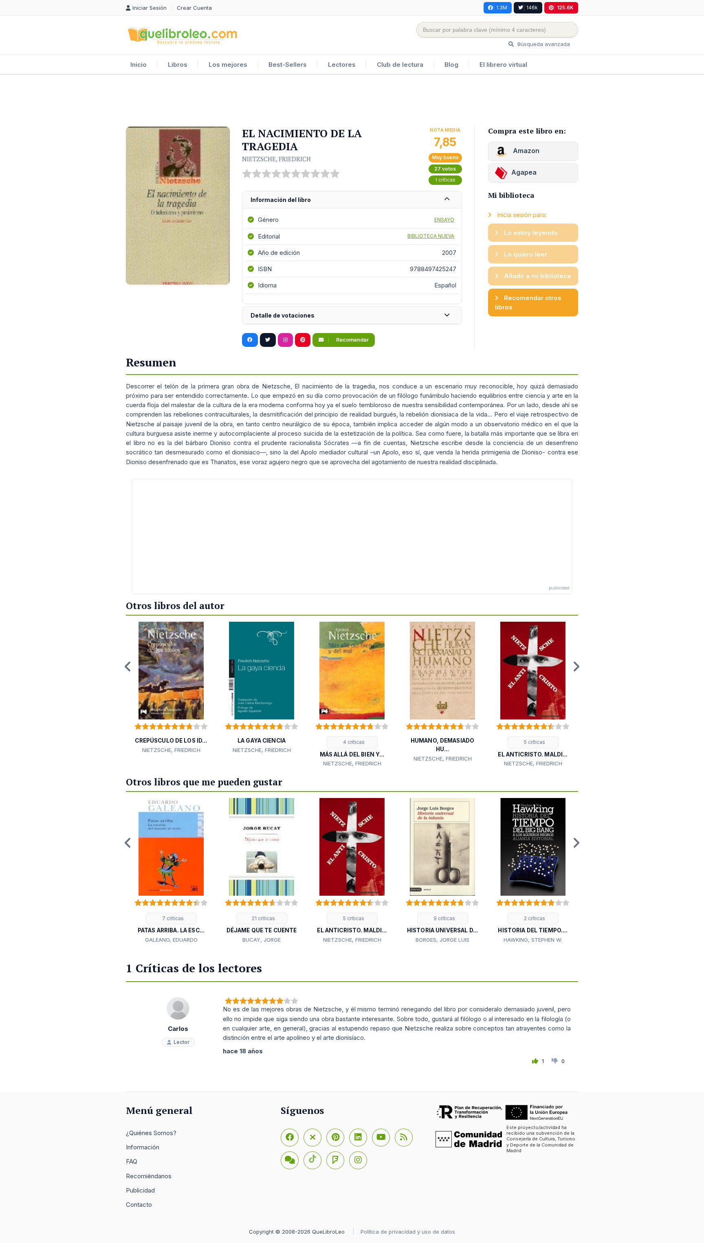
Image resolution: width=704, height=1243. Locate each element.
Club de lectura (400, 64)
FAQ (131, 1161)
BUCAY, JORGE (261, 939)
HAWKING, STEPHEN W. (533, 939)
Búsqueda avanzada (543, 44)
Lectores (342, 64)
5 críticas (534, 742)
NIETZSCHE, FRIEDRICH (276, 159)
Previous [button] (128, 666)
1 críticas (445, 180)
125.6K (565, 7)
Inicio (138, 64)
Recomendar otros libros (528, 302)
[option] (171, 688)
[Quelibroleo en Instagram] (285, 340)
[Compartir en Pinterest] (302, 340)
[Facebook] (290, 1138)
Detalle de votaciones (283, 315)
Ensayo (444, 220)
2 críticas (534, 918)
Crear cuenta (194, 7)
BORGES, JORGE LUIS (442, 939)
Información (142, 1147)
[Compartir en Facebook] (250, 340)
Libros (177, 64)
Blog (451, 64)
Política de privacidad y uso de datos (408, 1231)
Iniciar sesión (150, 7)
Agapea (524, 172)
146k (532, 7)
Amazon (525, 151)
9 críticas (443, 918)
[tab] (352, 200)
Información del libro (281, 199)
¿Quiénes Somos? (151, 1133)
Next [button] (576, 666)
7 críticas (172, 918)
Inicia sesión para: (521, 215)
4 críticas (353, 742)
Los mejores (228, 64)
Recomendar (352, 340)
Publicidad (140, 1190)
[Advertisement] (352, 101)
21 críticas (263, 918)
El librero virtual (503, 64)
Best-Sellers (287, 64)
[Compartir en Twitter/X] (268, 340)
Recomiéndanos (149, 1176)
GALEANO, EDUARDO (171, 939)
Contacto (139, 1204)
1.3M (501, 7)
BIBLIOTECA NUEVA (430, 236)
